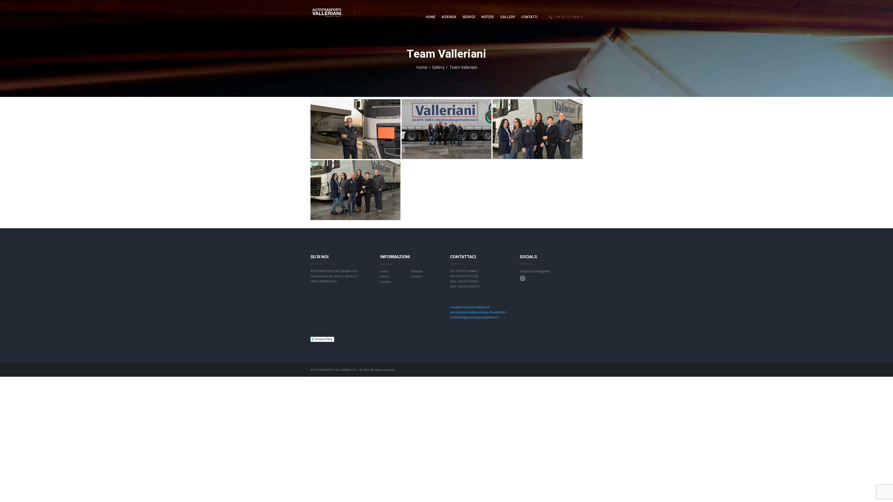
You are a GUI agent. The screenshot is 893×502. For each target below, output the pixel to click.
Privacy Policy (323, 339)
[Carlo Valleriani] (355, 129)
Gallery (438, 68)
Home (421, 68)
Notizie (416, 276)
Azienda (417, 271)
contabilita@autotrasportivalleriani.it (474, 317)
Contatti (385, 282)
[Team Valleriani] (447, 129)
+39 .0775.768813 (569, 17)
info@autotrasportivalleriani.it (470, 307)
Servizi (384, 276)
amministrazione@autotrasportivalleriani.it (478, 312)
